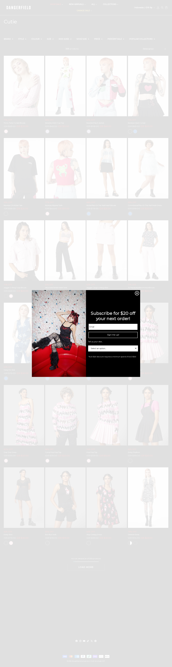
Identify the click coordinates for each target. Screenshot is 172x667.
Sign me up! (113, 335)
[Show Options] (135, 348)
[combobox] (112, 348)
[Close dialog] (137, 293)
